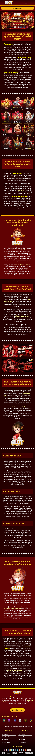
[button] (26, 2)
